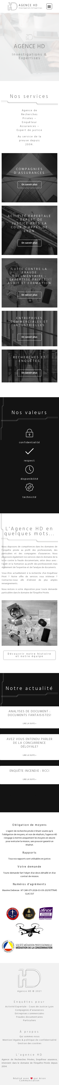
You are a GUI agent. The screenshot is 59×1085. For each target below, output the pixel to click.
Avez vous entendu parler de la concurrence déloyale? (29, 743)
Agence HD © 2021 (29, 991)
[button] (49, 6)
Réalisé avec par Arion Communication (29, 1079)
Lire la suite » (29, 723)
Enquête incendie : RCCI (29, 770)
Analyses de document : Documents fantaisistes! (29, 713)
